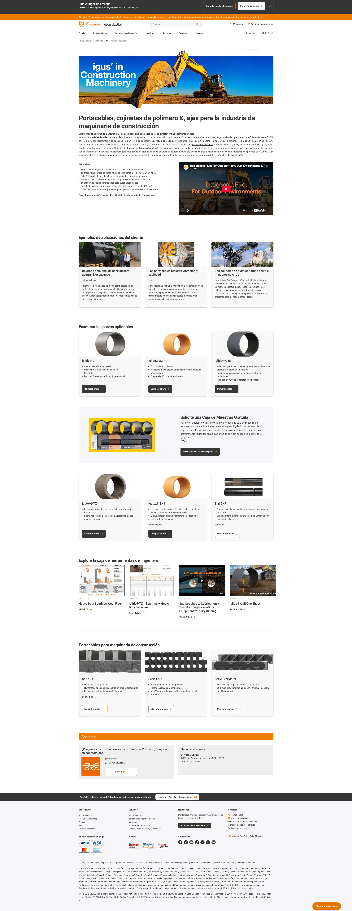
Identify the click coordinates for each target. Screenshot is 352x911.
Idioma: (239, 836)
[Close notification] (270, 6)
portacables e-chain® (202, 144)
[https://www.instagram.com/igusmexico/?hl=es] (186, 842)
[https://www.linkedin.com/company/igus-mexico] (208, 842)
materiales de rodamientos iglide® (105, 137)
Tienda (82, 33)
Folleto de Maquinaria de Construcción (135, 195)
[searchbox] (174, 24)
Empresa (199, 33)
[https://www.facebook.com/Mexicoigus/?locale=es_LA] (180, 842)
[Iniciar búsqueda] (197, 24)
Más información (225, 533)
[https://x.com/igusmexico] (202, 842)
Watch (185, 617)
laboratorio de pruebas (248, 380)
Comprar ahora (91, 389)
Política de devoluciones (238, 828)
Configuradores (100, 33)
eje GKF (206, 141)
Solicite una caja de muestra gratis (198, 452)
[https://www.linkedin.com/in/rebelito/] (213, 842)
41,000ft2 (263, 151)
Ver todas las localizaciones (219, 6)
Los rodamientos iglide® (164, 141)
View (83, 609)
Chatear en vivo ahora (327, 906)
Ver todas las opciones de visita (241, 825)
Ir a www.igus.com (249, 6)
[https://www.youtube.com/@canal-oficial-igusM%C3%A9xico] (191, 842)
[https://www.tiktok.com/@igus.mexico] (197, 842)
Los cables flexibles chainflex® (142, 148)
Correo (118, 771)
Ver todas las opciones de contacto (243, 821)
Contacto (250, 33)
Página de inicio (86, 41)
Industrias (150, 33)
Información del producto (126, 33)
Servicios (167, 33)
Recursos (183, 33)
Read (135, 613)
